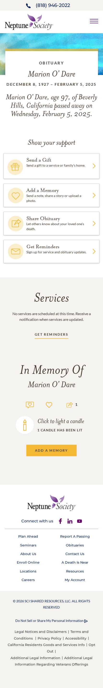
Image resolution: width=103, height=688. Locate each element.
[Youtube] (79, 521)
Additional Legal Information (35, 658)
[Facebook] (60, 521)
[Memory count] (30, 404)
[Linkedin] (70, 521)
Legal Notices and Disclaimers (41, 632)
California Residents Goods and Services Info (46, 645)
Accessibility (75, 638)
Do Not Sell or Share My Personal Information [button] (49, 621)
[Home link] (29, 21)
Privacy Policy (49, 638)
